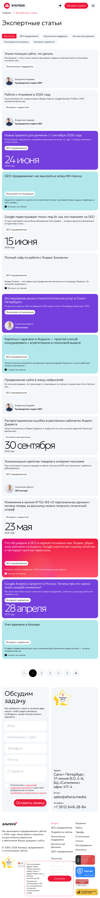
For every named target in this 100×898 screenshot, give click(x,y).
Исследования (84, 845)
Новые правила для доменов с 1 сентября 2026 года (43, 135)
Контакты (81, 849)
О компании (82, 836)
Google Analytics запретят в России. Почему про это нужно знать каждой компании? (47, 585)
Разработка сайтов (61, 832)
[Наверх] (92, 892)
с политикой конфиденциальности (23, 786)
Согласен (59, 878)
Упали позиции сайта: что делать (29, 54)
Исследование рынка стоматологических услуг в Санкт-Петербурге (46, 300)
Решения (81, 823)
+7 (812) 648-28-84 (70, 807)
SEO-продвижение (61, 827)
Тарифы (80, 832)
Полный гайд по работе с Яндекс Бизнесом (36, 257)
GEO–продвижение (62, 851)
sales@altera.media (70, 797)
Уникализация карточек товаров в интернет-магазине (44, 461)
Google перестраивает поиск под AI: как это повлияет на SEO (50, 217)
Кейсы (79, 827)
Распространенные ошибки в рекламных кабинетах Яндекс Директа (48, 422)
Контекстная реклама (58, 845)
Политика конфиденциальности (63, 860)
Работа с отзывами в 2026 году (27, 94)
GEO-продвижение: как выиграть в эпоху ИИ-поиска (43, 176)
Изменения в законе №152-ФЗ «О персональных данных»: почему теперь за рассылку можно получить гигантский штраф (47, 505)
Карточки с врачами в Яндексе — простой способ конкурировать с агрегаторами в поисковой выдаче (43, 341)
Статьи (79, 840)
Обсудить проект (76, 5)
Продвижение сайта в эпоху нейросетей (34, 380)
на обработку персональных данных (28, 792)
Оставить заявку (30, 803)
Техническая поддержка (58, 838)
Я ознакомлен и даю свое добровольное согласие (28, 789)
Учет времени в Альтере (22, 624)
